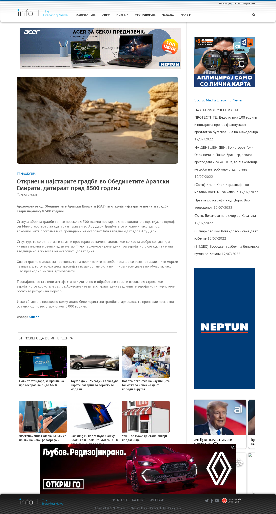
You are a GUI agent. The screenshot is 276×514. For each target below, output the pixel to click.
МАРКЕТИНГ (119, 500)
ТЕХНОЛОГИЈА (26, 174)
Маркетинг (249, 3)
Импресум (225, 3)
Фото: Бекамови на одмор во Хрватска (225, 215)
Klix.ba (34, 316)
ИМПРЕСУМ (157, 500)
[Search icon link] (254, 15)
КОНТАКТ (138, 500)
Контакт (237, 3)
